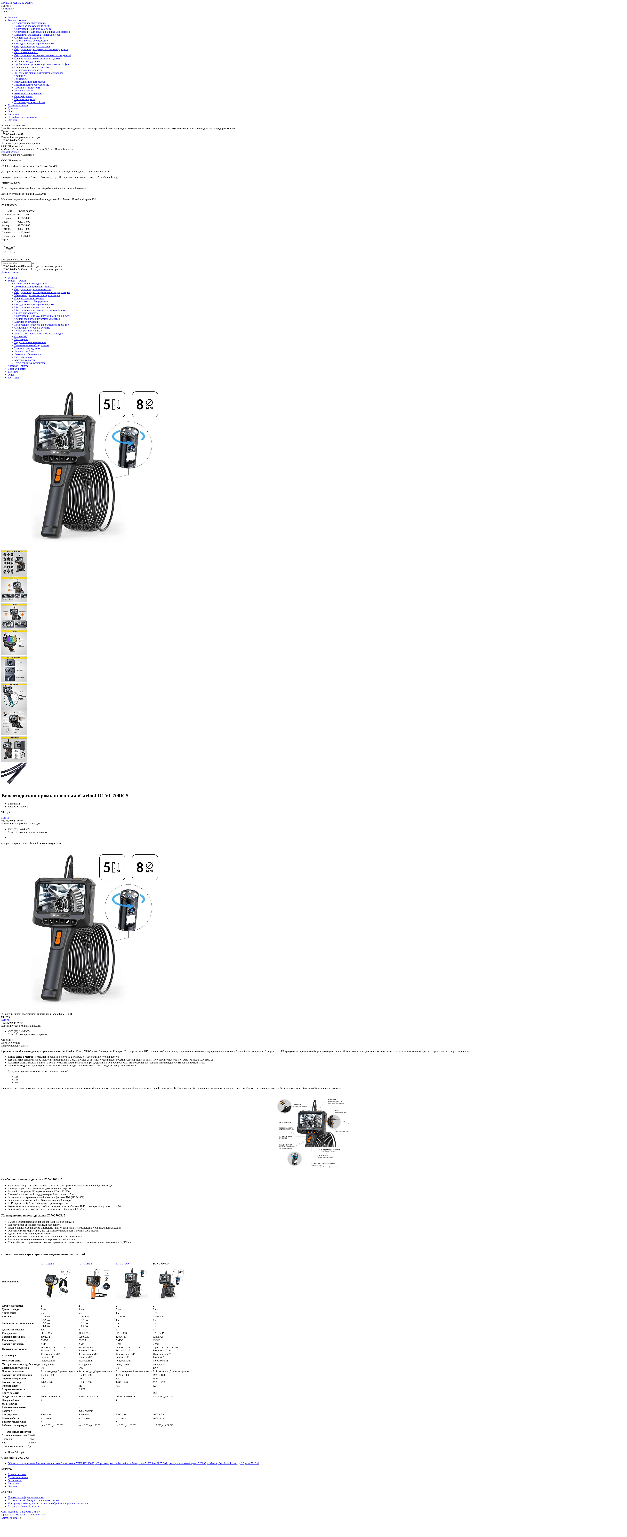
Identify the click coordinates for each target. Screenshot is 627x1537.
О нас (11, 111)
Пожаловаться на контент (30, 1514)
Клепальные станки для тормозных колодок (38, 73)
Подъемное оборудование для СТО (34, 25)
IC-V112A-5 (47, 1263)
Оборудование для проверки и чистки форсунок (41, 49)
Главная (12, 17)
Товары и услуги (17, 20)
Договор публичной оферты (23, 1506)
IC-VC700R (122, 1263)
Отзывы (12, 120)
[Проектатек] (9, 256)
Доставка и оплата (18, 105)
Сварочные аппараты (26, 52)
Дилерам (13, 108)
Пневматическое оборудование (31, 84)
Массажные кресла (24, 99)
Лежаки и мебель (23, 90)
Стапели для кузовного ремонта (32, 67)
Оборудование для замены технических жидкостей (42, 55)
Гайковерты (21, 78)
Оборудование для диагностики (32, 46)
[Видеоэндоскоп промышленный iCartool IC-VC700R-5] (85, 1011)
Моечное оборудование (27, 61)
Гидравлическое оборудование (31, 40)
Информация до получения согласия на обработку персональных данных (49, 1503)
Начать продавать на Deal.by (17, 2)
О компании (15, 1480)
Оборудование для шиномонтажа (32, 28)
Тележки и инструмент (27, 87)
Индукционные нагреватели (30, 81)
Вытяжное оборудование (28, 93)
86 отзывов (7, 8)
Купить (5, 817)
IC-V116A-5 (85, 1263)
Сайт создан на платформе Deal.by (20, 1511)
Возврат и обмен (17, 368)
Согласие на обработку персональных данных (33, 1500)
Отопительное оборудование (30, 23)
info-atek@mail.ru (10, 152)
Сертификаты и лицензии (22, 117)
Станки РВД (21, 75)
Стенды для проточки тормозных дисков (37, 58)
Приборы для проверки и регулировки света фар (41, 64)
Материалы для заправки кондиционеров (37, 34)
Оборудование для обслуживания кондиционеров (42, 31)
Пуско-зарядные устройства (29, 102)
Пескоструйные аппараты (28, 70)
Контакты (13, 114)
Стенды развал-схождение (29, 37)
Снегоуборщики (23, 96)
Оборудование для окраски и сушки (34, 43)
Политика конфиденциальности (26, 1497)
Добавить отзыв (10, 272)
